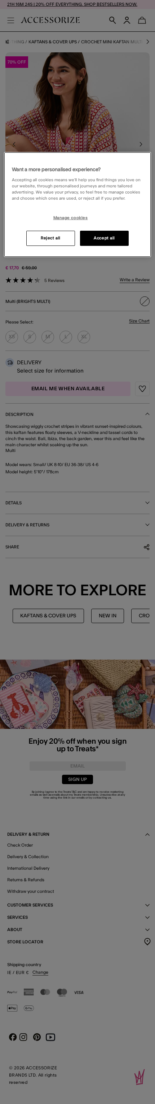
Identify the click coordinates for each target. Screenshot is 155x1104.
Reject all (51, 238)
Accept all (104, 238)
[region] (77, 204)
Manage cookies (70, 218)
